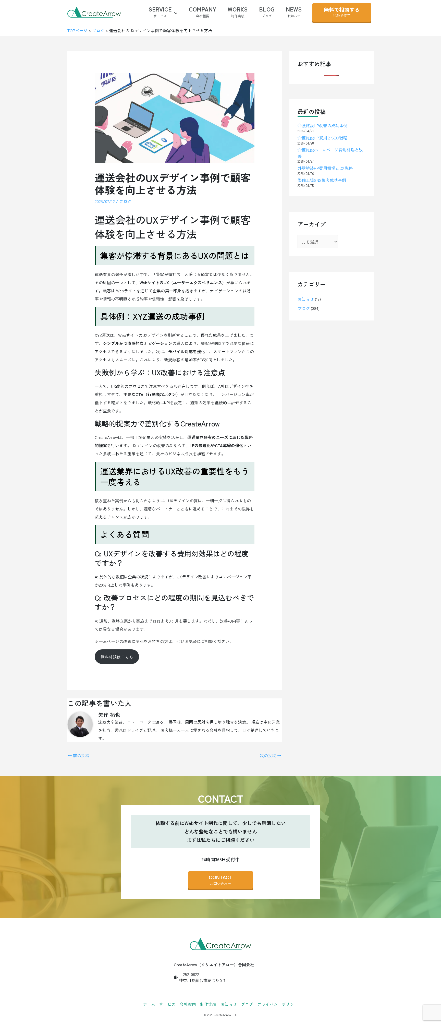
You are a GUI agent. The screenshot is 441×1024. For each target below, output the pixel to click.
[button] (174, 12)
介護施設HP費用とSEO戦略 (322, 138)
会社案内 (188, 1004)
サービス (167, 1004)
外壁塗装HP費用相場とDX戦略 (325, 168)
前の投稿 (78, 755)
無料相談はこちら (117, 657)
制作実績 (208, 1004)
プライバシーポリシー (277, 1004)
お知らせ (306, 299)
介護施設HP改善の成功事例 (323, 125)
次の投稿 (270, 755)
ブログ (125, 201)
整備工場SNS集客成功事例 (322, 180)
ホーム (149, 1004)
